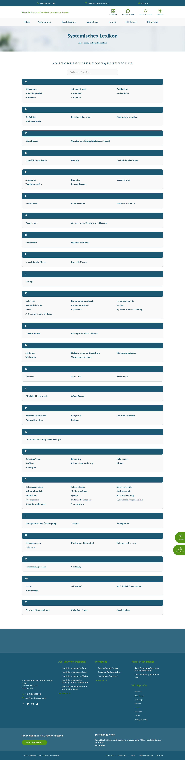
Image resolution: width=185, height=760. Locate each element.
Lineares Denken (33, 333)
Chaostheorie (31, 141)
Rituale (120, 463)
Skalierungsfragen (79, 491)
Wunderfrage (31, 590)
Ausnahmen (76, 93)
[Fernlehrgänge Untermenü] (77, 22)
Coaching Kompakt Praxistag (108, 668)
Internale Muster (79, 262)
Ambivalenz (122, 89)
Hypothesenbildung (80, 242)
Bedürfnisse (30, 117)
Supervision (30, 495)
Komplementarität (125, 301)
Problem (75, 420)
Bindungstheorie (33, 121)
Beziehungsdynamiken (127, 117)
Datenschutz (122, 755)
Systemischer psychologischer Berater (74, 668)
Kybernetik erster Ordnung (129, 309)
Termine (113, 22)
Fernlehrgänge (69, 22)
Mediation (30, 353)
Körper (120, 305)
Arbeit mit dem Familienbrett (108, 676)
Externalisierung (79, 184)
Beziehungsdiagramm (81, 117)
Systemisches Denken (35, 504)
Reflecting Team (32, 459)
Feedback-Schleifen (126, 203)
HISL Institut (151, 22)
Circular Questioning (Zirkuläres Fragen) (90, 141)
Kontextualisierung (80, 305)
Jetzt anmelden (100, 745)
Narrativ (29, 376)
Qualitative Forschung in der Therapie (43, 439)
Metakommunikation (126, 353)
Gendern (160, 755)
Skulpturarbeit (124, 491)
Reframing (76, 459)
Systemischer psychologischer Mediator (74, 676)
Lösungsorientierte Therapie (84, 333)
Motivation (30, 357)
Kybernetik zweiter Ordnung (38, 314)
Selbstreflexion (78, 487)
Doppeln (75, 160)
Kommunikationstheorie (82, 301)
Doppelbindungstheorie (36, 160)
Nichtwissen (122, 376)
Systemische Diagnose (81, 500)
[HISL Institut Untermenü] (159, 22)
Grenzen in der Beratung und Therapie (89, 223)
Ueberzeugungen (33, 543)
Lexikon (137, 708)
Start (27, 22)
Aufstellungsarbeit (34, 93)
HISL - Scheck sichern (34, 742)
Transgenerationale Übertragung (40, 523)
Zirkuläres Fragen (79, 610)
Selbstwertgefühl (124, 487)
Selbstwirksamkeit (34, 491)
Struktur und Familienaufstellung (109, 672)
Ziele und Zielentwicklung (37, 610)
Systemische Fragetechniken (130, 500)
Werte (28, 586)
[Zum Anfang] (180, 756)
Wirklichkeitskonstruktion (129, 586)
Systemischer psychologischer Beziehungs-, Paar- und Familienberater (74, 681)
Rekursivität (122, 459)
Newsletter (138, 712)
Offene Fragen (77, 396)
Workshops (92, 22)
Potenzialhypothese (34, 420)
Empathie (75, 180)
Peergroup (76, 415)
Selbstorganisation (34, 487)
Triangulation (123, 523)
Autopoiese (76, 97)
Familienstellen (78, 203)
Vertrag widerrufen (141, 720)
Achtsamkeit (31, 89)
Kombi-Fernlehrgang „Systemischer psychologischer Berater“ (147, 669)
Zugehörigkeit (123, 610)
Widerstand (76, 586)
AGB (133, 755)
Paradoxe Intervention (35, 415)
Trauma (74, 523)
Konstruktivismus (33, 305)
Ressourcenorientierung (82, 463)
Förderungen (139, 700)
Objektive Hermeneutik (36, 396)
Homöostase (31, 242)
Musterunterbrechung (81, 357)
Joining (28, 281)
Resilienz (29, 463)
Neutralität (76, 376)
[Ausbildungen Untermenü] (53, 22)
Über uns (138, 704)
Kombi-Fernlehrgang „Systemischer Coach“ (147, 676)
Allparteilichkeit (78, 89)
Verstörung (76, 567)
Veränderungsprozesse (35, 567)
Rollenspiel (30, 467)
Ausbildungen (44, 22)
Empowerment (123, 180)
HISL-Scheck (131, 22)
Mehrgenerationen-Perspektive (85, 353)
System (74, 495)
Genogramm (31, 223)
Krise (28, 309)
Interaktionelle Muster (36, 262)
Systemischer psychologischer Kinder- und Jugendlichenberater (74, 688)
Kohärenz (30, 301)
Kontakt (137, 716)
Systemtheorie (77, 504)
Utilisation (30, 547)
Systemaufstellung (125, 495)
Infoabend (138, 692)
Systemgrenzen (32, 500)
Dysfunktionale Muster (127, 160)
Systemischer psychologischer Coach (74, 672)
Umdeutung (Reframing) (82, 543)
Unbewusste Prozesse (126, 543)
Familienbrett (31, 203)
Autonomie (30, 97)
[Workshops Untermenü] (99, 22)
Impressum (109, 755)
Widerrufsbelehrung (146, 755)
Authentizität (123, 93)
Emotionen (30, 180)
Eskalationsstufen (33, 184)
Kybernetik (76, 309)
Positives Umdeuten (126, 415)
